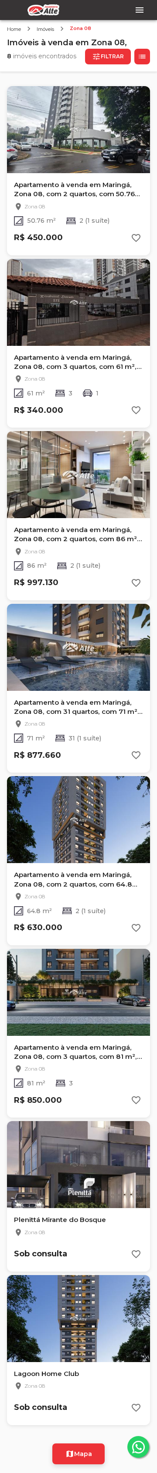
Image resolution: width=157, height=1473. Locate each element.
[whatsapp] (138, 1447)
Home (14, 29)
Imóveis (45, 29)
